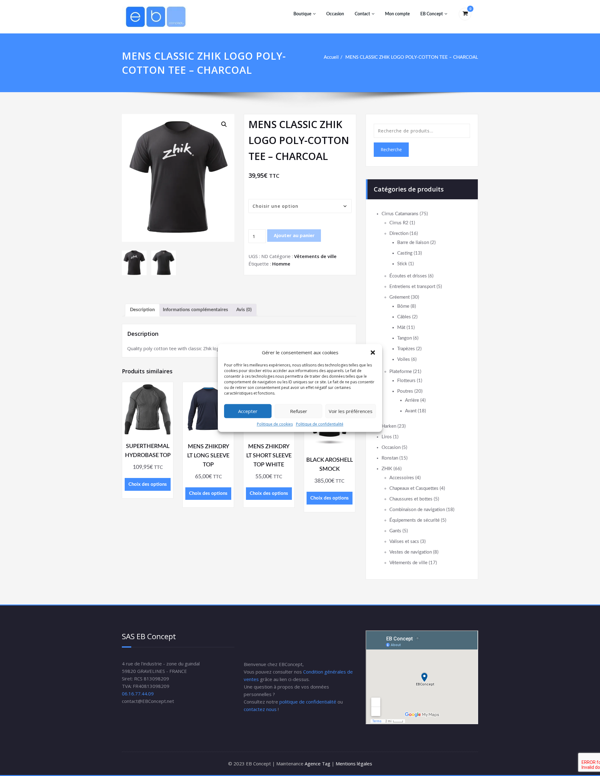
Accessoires (401, 477)
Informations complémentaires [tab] (195, 309)
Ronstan (390, 458)
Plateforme (400, 371)
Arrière (412, 400)
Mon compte (397, 14)
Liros (387, 437)
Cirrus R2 (398, 223)
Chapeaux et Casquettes (413, 488)
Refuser (298, 411)
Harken (389, 426)
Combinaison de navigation (417, 509)
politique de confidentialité (307, 702)
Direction (398, 233)
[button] (373, 352)
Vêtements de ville (315, 256)
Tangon (404, 338)
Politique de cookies (275, 424)
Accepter (248, 411)
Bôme (403, 306)
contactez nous (260, 709)
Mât (401, 327)
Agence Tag (317, 763)
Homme (281, 264)
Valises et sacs (404, 541)
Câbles (404, 317)
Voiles (403, 359)
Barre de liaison (413, 242)
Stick (402, 263)
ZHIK (387, 468)
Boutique (302, 14)
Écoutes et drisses (408, 276)
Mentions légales (354, 763)
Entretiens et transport (412, 286)
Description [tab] (142, 309)
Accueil (331, 57)
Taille (256, 194)
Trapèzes (406, 348)
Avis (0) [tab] (244, 309)
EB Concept (431, 14)
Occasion (335, 14)
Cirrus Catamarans (400, 213)
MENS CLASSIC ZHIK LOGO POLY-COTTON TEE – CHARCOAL (411, 57)
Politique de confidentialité (319, 424)
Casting (404, 253)
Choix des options (147, 484)
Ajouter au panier (294, 235)
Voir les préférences (350, 411)
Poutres (405, 391)
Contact (362, 14)
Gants (395, 531)
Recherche (391, 149)
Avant (411, 411)
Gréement (399, 297)
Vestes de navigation (410, 552)
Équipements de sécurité (414, 520)
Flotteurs (406, 380)
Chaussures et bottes (410, 499)
